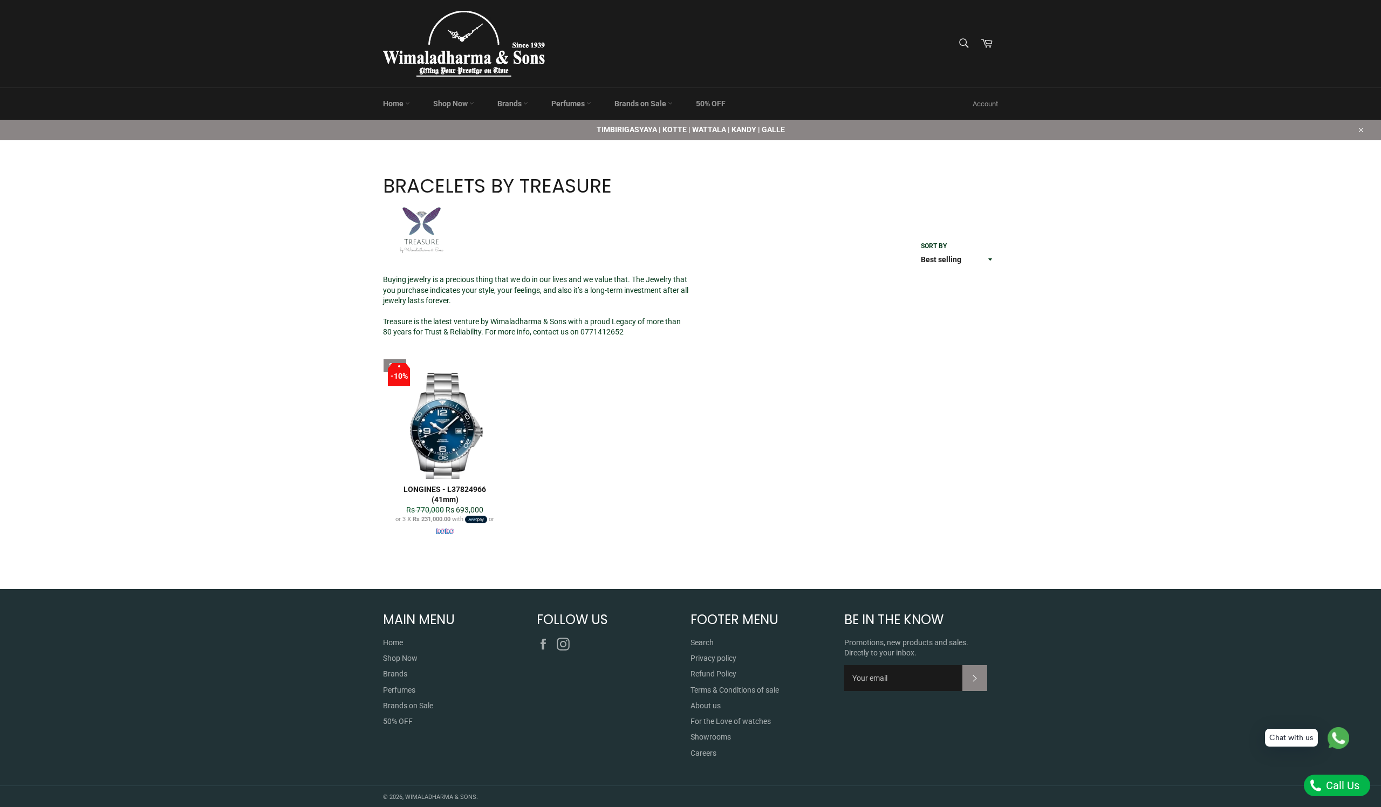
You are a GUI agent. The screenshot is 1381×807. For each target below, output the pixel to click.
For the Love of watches (730, 721)
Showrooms (710, 737)
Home (394, 103)
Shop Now (451, 103)
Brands (510, 103)
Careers (703, 753)
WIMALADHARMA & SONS (440, 797)
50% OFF (711, 103)
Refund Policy (713, 673)
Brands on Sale (641, 103)
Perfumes (568, 103)
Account (985, 104)
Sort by (934, 246)
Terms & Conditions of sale (734, 690)
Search (702, 642)
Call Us (1341, 785)
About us (705, 705)
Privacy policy (713, 658)
